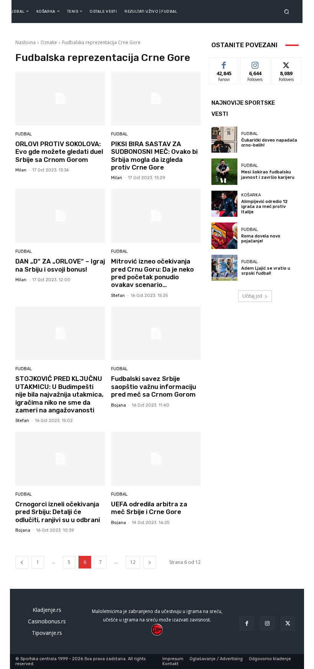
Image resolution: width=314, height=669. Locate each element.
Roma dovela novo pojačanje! (260, 239)
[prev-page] (21, 562)
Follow (255, 63)
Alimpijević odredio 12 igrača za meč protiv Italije (264, 206)
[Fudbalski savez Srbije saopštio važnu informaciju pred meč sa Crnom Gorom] (156, 333)
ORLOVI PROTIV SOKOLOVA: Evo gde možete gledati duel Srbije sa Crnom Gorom (59, 151)
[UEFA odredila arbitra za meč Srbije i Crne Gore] (156, 459)
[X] (287, 623)
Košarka (251, 195)
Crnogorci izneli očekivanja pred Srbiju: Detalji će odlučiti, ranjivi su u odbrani (57, 512)
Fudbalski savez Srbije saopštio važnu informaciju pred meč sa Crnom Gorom (153, 386)
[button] (288, 11)
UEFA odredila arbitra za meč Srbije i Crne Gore (149, 508)
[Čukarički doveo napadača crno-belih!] (224, 140)
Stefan (118, 295)
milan (20, 170)
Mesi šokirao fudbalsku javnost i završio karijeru (267, 175)
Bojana (118, 405)
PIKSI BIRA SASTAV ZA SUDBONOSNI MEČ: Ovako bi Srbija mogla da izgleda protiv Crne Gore (154, 155)
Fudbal (23, 134)
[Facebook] (246, 623)
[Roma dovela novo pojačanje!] (224, 235)
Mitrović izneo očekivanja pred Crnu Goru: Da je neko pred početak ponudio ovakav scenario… (152, 272)
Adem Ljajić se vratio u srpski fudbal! (265, 271)
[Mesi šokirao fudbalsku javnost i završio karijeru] (224, 171)
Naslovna (25, 42)
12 (133, 562)
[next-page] (149, 562)
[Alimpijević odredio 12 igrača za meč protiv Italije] (224, 204)
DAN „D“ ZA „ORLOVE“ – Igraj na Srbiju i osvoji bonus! (60, 265)
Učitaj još (252, 296)
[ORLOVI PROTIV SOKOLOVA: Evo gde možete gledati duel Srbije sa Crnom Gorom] (60, 98)
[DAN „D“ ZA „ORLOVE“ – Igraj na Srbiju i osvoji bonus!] (60, 216)
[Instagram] (267, 623)
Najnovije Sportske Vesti (243, 108)
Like (224, 63)
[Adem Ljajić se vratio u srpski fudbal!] (224, 268)
